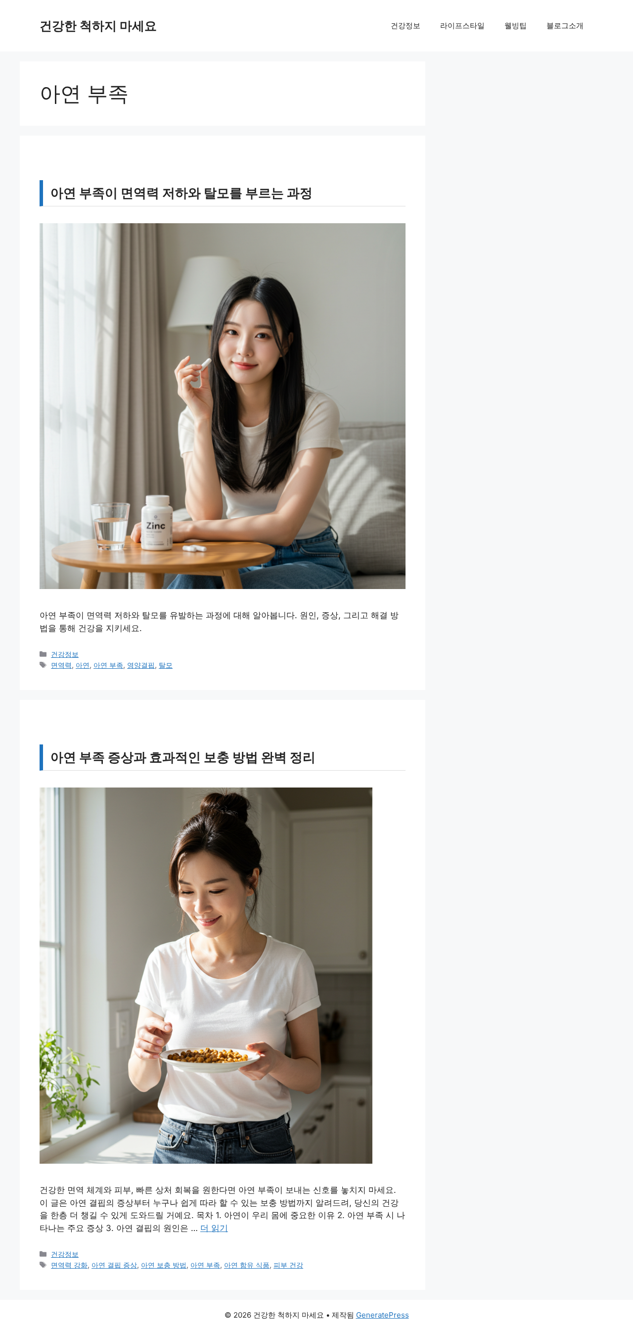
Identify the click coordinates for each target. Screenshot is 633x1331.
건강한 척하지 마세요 (98, 25)
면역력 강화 (69, 1265)
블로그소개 (565, 25)
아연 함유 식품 (247, 1265)
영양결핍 (141, 665)
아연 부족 (108, 665)
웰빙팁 (515, 25)
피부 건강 (288, 1265)
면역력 (61, 665)
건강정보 (405, 25)
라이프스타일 (462, 25)
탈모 (166, 665)
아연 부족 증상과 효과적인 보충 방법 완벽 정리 (183, 757)
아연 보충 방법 (163, 1265)
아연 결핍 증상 (114, 1265)
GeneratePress (382, 1315)
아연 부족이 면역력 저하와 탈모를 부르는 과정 (181, 192)
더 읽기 (214, 1228)
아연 (83, 665)
